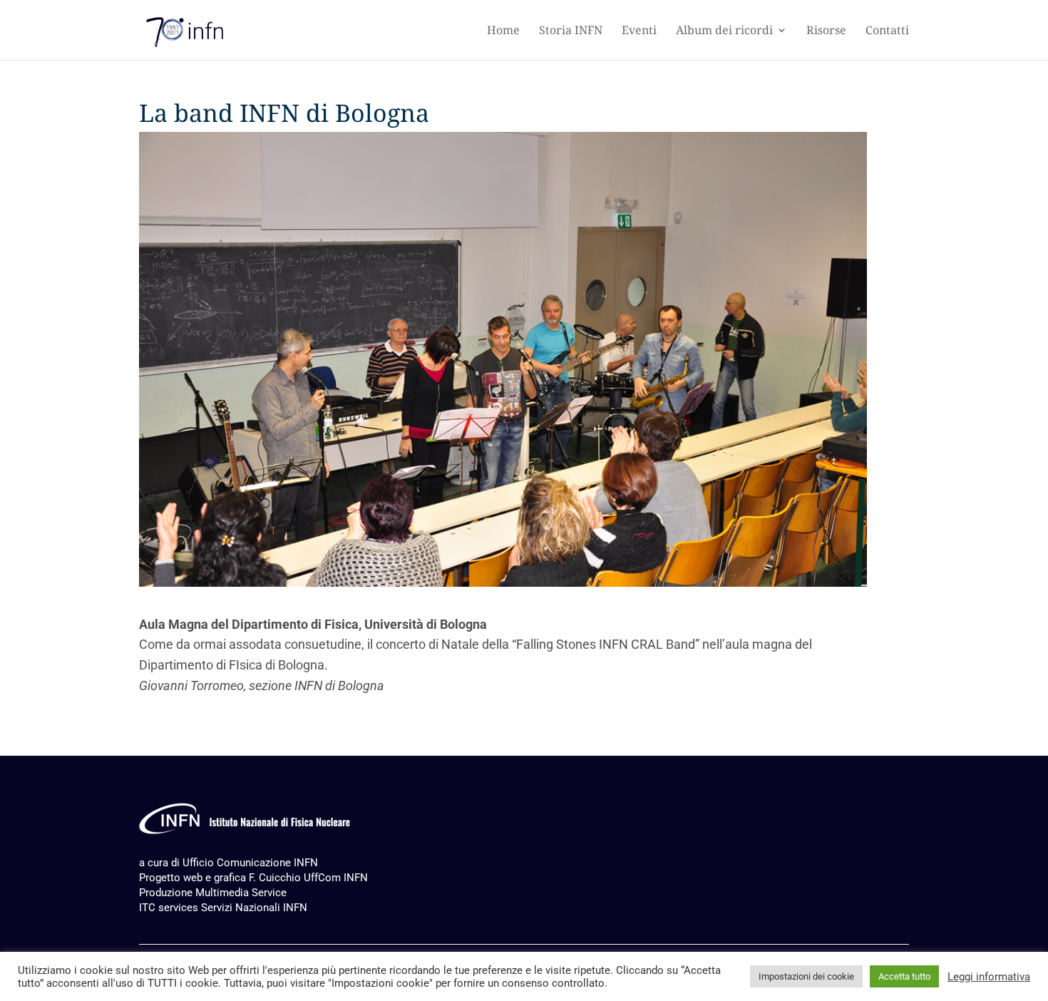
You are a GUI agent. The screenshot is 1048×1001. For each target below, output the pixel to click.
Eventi (639, 31)
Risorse (826, 31)
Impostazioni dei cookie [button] (806, 976)
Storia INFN (570, 31)
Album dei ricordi (724, 31)
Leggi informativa (988, 976)
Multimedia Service (241, 892)
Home (503, 31)
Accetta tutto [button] (904, 976)
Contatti (887, 31)
